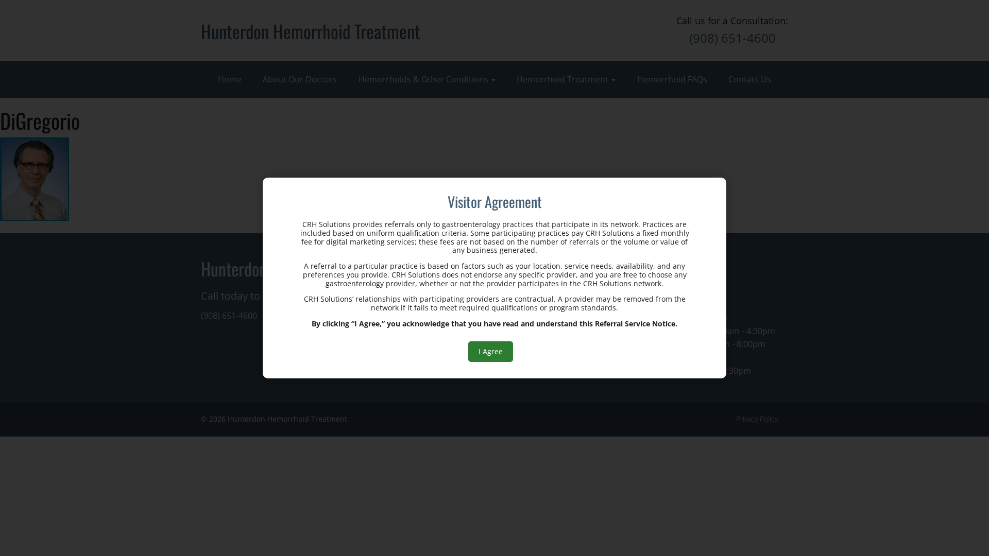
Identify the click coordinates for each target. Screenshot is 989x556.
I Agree (491, 351)
